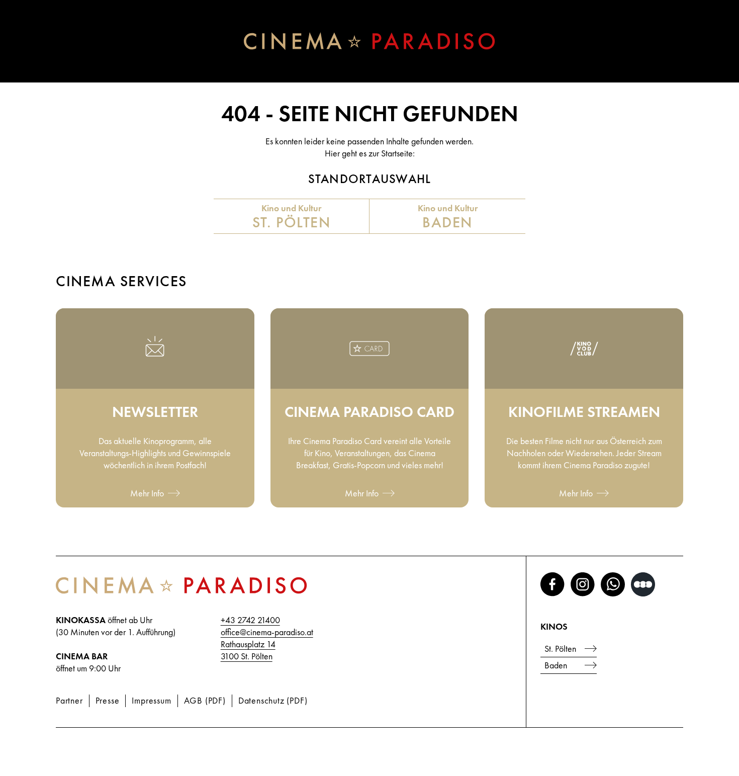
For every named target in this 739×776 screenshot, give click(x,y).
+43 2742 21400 (250, 620)
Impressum (151, 700)
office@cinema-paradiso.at (267, 632)
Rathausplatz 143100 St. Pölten (248, 650)
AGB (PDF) (205, 700)
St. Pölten (560, 648)
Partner (69, 700)
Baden (555, 665)
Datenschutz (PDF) (273, 700)
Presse (108, 700)
